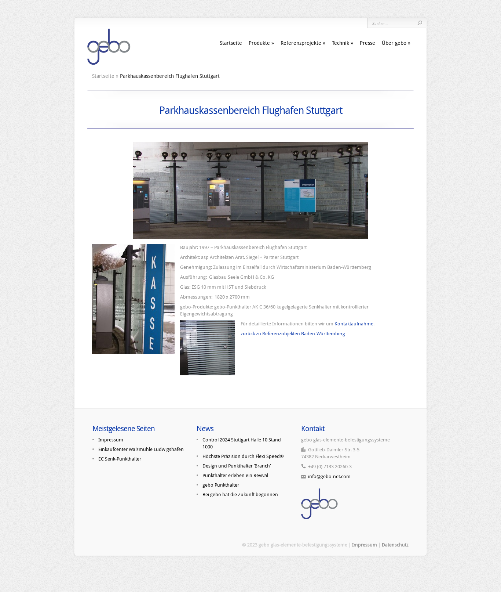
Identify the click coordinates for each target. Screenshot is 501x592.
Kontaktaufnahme (353, 323)
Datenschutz (395, 545)
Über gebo (394, 43)
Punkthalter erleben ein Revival (235, 475)
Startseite (231, 43)
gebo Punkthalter (220, 485)
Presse (367, 43)
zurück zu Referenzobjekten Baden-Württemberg (293, 333)
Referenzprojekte (301, 43)
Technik (340, 43)
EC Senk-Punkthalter (119, 459)
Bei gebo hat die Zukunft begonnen (240, 494)
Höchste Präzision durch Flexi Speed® (243, 456)
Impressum (110, 440)
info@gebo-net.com (329, 476)
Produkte (259, 43)
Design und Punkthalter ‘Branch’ (236, 466)
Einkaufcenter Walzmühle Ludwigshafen (141, 449)
